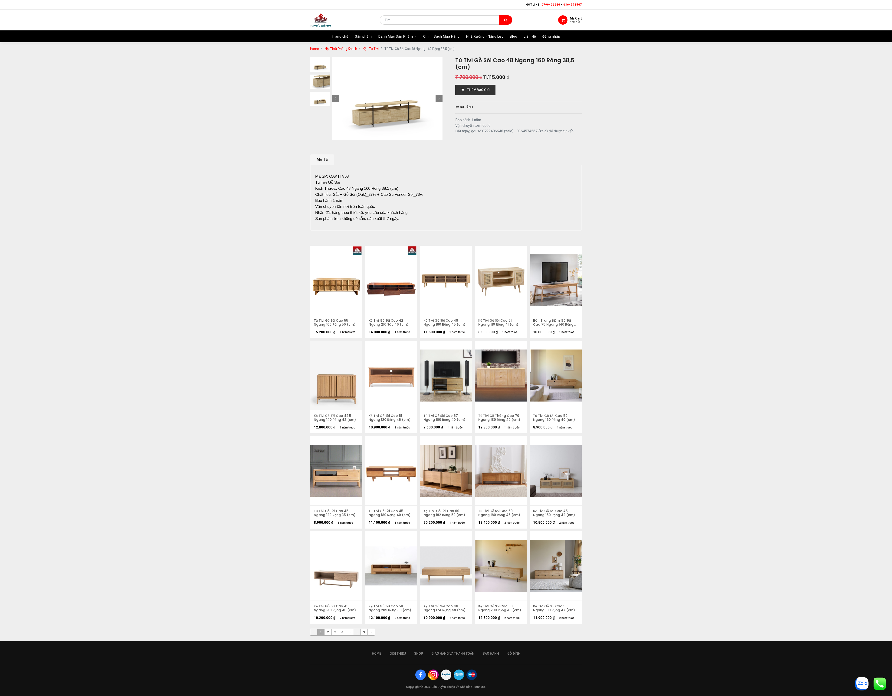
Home (314, 49)
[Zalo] (862, 683)
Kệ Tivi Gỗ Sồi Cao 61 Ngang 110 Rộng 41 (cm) (498, 323)
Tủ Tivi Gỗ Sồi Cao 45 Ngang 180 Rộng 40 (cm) (389, 513)
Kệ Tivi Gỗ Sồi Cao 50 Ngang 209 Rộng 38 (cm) (390, 608)
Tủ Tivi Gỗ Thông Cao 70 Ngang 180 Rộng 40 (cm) (499, 418)
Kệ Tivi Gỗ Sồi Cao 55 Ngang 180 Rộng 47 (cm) (554, 608)
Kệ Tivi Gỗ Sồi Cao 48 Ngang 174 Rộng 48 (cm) (444, 608)
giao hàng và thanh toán (452, 653)
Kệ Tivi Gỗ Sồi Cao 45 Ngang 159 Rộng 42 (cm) (554, 513)
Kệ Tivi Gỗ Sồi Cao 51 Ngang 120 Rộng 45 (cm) (389, 418)
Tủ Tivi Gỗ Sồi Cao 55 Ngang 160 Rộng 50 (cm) (334, 323)
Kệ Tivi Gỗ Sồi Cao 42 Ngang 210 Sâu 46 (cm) (388, 323)
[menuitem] (340, 36)
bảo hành (491, 653)
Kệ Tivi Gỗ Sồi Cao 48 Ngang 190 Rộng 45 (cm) (444, 323)
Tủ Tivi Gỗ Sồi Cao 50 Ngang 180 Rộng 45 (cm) (499, 513)
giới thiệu (398, 653)
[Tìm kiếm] (505, 20)
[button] (335, 98)
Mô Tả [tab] (322, 159)
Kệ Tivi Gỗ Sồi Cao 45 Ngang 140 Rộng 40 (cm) (335, 608)
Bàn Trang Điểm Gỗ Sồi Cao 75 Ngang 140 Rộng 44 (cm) (553, 323)
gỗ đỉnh (513, 653)
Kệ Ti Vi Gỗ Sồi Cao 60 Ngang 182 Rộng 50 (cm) (444, 513)
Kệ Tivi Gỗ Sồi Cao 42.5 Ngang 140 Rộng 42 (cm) (335, 418)
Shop (418, 653)
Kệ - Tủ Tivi (371, 49)
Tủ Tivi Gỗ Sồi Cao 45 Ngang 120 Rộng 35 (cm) (334, 513)
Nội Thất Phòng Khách (341, 49)
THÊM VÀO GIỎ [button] (477, 90)
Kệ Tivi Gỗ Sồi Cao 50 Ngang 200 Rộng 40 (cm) (499, 608)
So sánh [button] (466, 107)
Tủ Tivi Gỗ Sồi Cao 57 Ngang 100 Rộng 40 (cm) (444, 418)
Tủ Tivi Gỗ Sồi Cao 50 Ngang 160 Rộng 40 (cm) (554, 418)
